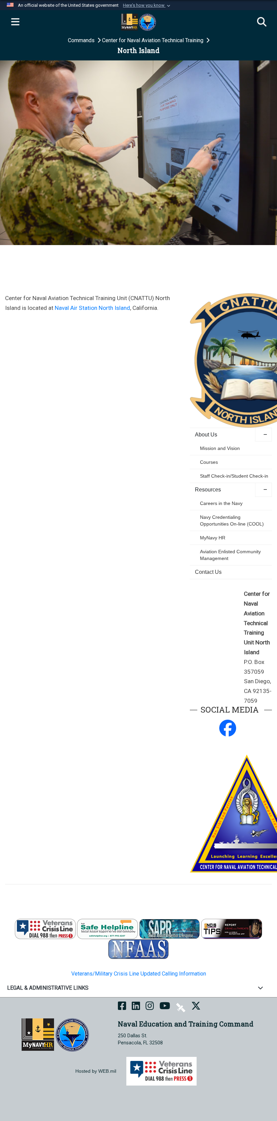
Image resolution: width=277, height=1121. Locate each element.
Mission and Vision (220, 448)
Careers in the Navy (221, 503)
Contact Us (208, 572)
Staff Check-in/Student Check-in (234, 476)
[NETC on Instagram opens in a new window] (150, 1007)
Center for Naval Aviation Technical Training (153, 40)
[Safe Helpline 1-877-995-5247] (107, 929)
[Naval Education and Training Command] (55, 1034)
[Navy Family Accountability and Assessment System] (138, 949)
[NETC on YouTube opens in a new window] (164, 1007)
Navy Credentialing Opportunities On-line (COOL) (232, 520)
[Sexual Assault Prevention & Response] (169, 929)
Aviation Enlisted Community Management (230, 555)
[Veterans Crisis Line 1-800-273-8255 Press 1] (45, 929)
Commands (82, 40)
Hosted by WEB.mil (95, 1071)
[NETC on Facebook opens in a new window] (122, 1007)
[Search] (261, 22)
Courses (209, 462)
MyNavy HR (212, 537)
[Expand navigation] (15, 22)
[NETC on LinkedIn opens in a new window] (136, 1007)
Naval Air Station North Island (92, 307)
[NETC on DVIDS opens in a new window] (181, 1007)
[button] (147, 5)
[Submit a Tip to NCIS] (231, 929)
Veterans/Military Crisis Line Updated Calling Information (138, 973)
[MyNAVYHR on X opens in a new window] (196, 1007)
